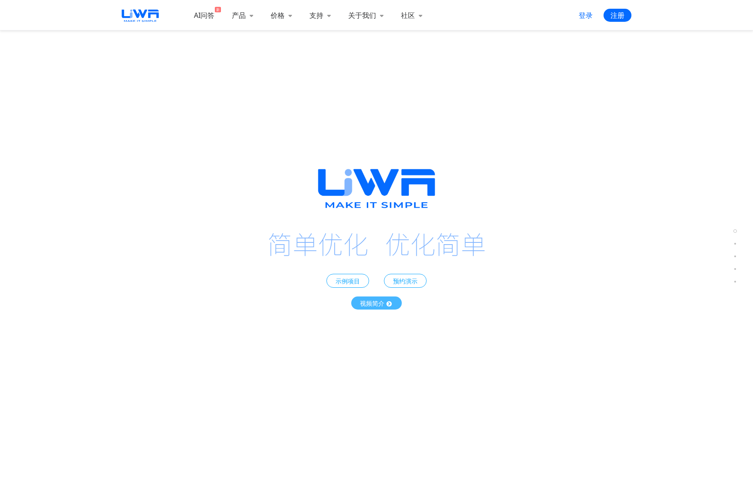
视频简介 (373, 303)
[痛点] (735, 269)
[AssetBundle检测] (735, 256)
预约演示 (405, 280)
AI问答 (204, 15)
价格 (278, 15)
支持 (317, 15)
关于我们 (363, 15)
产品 (240, 15)
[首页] (735, 231)
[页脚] (735, 281)
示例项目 (348, 280)
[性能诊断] (735, 244)
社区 (409, 15)
